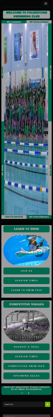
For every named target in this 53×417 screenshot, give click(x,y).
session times (26, 280)
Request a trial (26, 347)
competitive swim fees (26, 366)
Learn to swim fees (26, 290)
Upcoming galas (26, 375)
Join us (26, 271)
